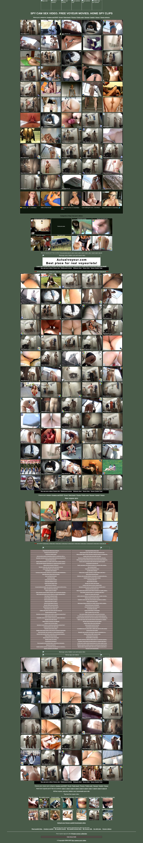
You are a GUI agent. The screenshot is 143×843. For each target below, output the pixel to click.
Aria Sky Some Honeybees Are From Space (92, 621)
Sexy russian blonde (92, 567)
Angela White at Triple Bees (92, 637)
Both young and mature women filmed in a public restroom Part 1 (51, 594)
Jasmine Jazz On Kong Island (50, 623)
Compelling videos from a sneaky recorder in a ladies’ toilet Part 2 (51, 617)
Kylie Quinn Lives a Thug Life (50, 608)
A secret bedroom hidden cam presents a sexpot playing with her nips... (51, 586)
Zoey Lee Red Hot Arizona (51, 576)
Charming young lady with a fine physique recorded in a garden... (92, 599)
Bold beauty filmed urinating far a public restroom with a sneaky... (92, 603)
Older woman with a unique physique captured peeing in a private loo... (92, 554)
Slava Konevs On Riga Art (51, 585)
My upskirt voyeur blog (74, 829)
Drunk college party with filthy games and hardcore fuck (92, 552)
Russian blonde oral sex (51, 559)
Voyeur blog (86, 268)
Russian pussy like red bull (51, 619)
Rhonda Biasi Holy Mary (92, 581)
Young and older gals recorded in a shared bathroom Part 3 (51, 632)
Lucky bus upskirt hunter (50, 554)
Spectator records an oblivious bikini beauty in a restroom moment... (92, 639)
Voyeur (97, 17)
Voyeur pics (56, 268)
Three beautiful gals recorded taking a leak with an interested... (51, 643)
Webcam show (77, 268)
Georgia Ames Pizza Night (92, 630)
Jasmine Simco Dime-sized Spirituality (92, 623)
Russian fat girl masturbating (92, 648)
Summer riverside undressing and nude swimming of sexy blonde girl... (92, 617)
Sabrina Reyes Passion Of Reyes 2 (50, 565)
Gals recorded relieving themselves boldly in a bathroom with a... (51, 556)
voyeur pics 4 (65, 271)
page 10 (100, 252)
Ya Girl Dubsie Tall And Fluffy (92, 626)
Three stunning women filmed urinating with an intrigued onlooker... (51, 592)
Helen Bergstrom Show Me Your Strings (51, 574)
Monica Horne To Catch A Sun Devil (51, 637)
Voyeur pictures (105, 17)
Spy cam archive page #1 (65, 252)
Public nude (80, 17)
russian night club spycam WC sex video (92, 556)
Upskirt (92, 17)
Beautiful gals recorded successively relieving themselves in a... (92, 632)
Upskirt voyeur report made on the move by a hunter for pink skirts (50, 630)
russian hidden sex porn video (51, 597)
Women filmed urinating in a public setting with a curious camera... (51, 561)
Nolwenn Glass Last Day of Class (92, 597)
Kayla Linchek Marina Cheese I (51, 599)
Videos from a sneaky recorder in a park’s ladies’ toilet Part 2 (92, 572)
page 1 (64, 788)
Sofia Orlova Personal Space (92, 574)
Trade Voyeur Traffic (71, 836)
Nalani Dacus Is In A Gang (92, 635)
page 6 (86, 252)
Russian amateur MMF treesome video (92, 634)
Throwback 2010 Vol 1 (92, 579)
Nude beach (67, 17)
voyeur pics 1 (46, 271)
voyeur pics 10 (103, 271)
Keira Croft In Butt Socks (92, 601)
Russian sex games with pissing (92, 583)
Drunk (61, 17)
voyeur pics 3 (58, 271)
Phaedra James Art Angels (51, 639)
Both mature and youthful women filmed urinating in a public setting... (92, 590)
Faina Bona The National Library (92, 568)
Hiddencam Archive (66, 268)
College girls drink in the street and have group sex (51, 610)
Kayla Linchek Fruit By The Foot (92, 625)
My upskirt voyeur (60, 829)
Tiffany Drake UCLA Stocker (51, 635)
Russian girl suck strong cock (50, 552)
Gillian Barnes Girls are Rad (51, 615)
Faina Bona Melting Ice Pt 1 (51, 581)
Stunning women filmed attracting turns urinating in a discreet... (92, 557)
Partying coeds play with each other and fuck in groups (51, 567)
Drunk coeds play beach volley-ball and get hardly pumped (92, 561)
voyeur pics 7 (84, 271)
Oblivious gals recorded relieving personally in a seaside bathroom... (92, 576)
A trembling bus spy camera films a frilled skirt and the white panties (92, 628)
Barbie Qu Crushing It (51, 644)
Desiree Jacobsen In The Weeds (51, 648)
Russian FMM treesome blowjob (51, 605)
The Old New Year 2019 (92, 608)
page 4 (79, 252)
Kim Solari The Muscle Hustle (51, 596)
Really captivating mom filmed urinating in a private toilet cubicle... (92, 565)
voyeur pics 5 (71, 271)
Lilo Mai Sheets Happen (92, 570)
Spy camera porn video (79, 840)
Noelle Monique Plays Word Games (51, 606)
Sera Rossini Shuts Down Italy (92, 550)
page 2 (73, 252)
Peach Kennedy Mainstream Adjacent (51, 550)
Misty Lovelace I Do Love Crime (92, 612)
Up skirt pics (97, 829)
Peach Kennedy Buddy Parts (51, 583)
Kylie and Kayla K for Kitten (51, 579)
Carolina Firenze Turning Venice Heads (92, 577)
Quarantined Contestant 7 (51, 641)
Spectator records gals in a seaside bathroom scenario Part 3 (92, 586)
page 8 (93, 252)
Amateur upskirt (48, 829)
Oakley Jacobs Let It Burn (51, 590)
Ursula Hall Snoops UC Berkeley (92, 605)
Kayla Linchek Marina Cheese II (51, 603)
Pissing (74, 17)
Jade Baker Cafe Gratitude (51, 570)
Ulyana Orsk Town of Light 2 (51, 601)
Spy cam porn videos (47, 268)
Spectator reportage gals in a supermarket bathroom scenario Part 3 (51, 557)
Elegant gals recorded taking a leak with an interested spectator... (51, 634)
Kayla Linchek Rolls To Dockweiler (92, 610)
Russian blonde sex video (51, 612)
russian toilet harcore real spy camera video (92, 585)
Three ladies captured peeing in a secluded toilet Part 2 (92, 592)
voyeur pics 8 (90, 271)
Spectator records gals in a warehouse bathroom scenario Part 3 (51, 625)
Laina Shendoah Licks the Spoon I (92, 606)
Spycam (87, 17)
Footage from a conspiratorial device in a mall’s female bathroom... (92, 615)
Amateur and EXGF (52, 17)
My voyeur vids (87, 829)
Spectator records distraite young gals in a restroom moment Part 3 (51, 614)
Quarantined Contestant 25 (92, 563)
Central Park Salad (51, 577)
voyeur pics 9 (96, 271)
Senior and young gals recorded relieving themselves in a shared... (92, 619)
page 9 (96, 252)
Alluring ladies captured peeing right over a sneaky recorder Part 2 (92, 646)
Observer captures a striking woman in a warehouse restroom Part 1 (92, 644)
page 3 (76, 252)
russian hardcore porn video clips (51, 626)
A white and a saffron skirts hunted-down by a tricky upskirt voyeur (92, 643)
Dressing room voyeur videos (51, 628)
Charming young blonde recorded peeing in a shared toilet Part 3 (92, 641)
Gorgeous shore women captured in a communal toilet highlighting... (51, 572)
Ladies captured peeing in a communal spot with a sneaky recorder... (92, 596)
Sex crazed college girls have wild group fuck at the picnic (92, 614)
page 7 (89, 252)
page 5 (83, 252)
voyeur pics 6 (77, 271)
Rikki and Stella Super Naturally (51, 588)
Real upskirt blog (37, 829)
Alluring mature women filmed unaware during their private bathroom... (92, 559)
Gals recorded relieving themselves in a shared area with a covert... (50, 563)
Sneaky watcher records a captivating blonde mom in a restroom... (50, 646)
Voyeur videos (106, 829)
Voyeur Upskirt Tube (96, 268)
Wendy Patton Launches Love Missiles (51, 621)
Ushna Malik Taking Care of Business (51, 568)
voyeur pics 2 (52, 271)
